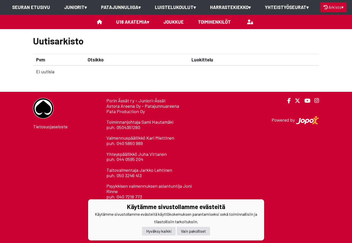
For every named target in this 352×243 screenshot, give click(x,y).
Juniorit (75, 7)
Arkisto (336, 7)
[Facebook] (287, 100)
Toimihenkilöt (214, 22)
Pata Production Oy (125, 111)
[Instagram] (314, 100)
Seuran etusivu (31, 7)
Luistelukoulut (175, 7)
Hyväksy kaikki (159, 231)
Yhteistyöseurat (287, 7)
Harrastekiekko (230, 7)
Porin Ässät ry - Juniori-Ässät (136, 100)
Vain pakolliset (193, 231)
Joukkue (173, 22)
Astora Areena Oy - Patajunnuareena (142, 106)
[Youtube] (305, 100)
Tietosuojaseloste (50, 126)
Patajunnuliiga (121, 7)
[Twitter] (295, 100)
